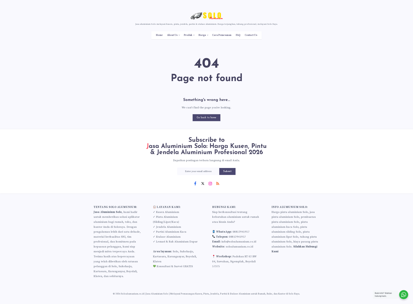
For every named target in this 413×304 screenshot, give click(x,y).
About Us (172, 35)
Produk (188, 35)
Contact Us (251, 35)
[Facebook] (195, 183)
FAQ (238, 35)
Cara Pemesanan (221, 35)
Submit (227, 171)
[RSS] (218, 183)
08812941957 (241, 232)
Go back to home (206, 117)
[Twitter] (203, 183)
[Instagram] (210, 183)
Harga (202, 35)
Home (159, 35)
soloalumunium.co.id (239, 246)
